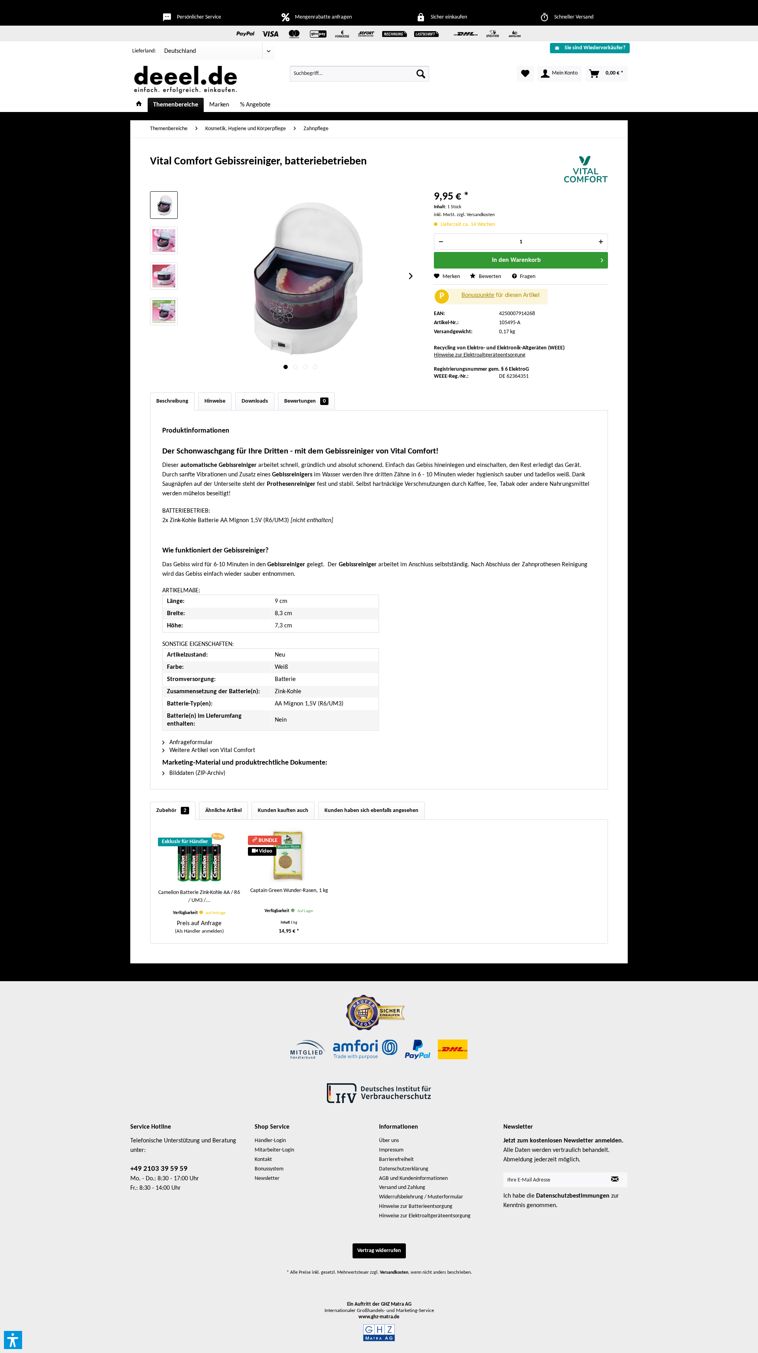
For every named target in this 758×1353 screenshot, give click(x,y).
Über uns (389, 1141)
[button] (13, 1340)
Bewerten (490, 277)
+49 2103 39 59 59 (159, 1169)
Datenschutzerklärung (403, 1169)
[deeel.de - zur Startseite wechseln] (185, 79)
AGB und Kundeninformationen (413, 1178)
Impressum (391, 1150)
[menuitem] (587, 48)
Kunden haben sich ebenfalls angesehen (371, 811)
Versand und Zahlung (402, 1188)
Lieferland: (144, 51)
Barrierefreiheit (396, 1160)
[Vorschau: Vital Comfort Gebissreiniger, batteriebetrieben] (164, 205)
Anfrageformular (190, 742)
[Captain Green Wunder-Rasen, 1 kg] (289, 855)
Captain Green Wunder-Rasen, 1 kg (289, 891)
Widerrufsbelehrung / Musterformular (421, 1197)
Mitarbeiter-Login (274, 1150)
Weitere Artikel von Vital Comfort (211, 750)
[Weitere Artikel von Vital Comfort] (586, 169)
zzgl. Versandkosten (476, 215)
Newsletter (267, 1178)
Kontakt (263, 1160)
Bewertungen (305, 401)
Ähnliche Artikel (223, 811)
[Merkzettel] (525, 74)
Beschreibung (172, 401)
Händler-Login (270, 1141)
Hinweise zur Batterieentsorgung (415, 1206)
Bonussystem (269, 1169)
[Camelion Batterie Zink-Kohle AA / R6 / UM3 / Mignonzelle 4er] (199, 857)
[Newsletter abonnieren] (614, 1179)
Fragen (527, 277)
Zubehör (171, 811)
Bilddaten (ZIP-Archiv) (196, 773)
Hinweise (215, 401)
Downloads (255, 401)
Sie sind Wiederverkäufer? (595, 48)
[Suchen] (421, 74)
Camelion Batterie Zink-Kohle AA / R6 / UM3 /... (199, 896)
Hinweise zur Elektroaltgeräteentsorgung (479, 355)
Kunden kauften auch (283, 811)
